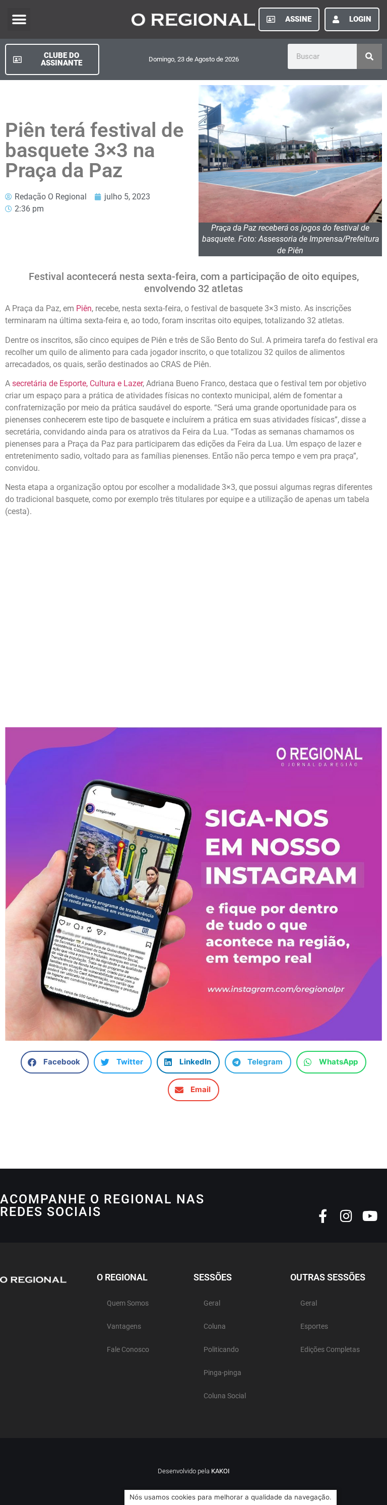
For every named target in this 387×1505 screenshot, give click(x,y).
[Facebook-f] (323, 1216)
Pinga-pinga (222, 1373)
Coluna (215, 1326)
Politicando (221, 1349)
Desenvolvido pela (194, 1471)
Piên (83, 308)
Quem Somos (128, 1303)
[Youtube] (370, 1216)
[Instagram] (346, 1216)
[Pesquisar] (369, 56)
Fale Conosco (128, 1349)
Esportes (314, 1326)
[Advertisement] (193, 626)
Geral (212, 1303)
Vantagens (124, 1326)
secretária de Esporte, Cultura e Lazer (76, 383)
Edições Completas (330, 1349)
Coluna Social (225, 1396)
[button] (19, 19)
